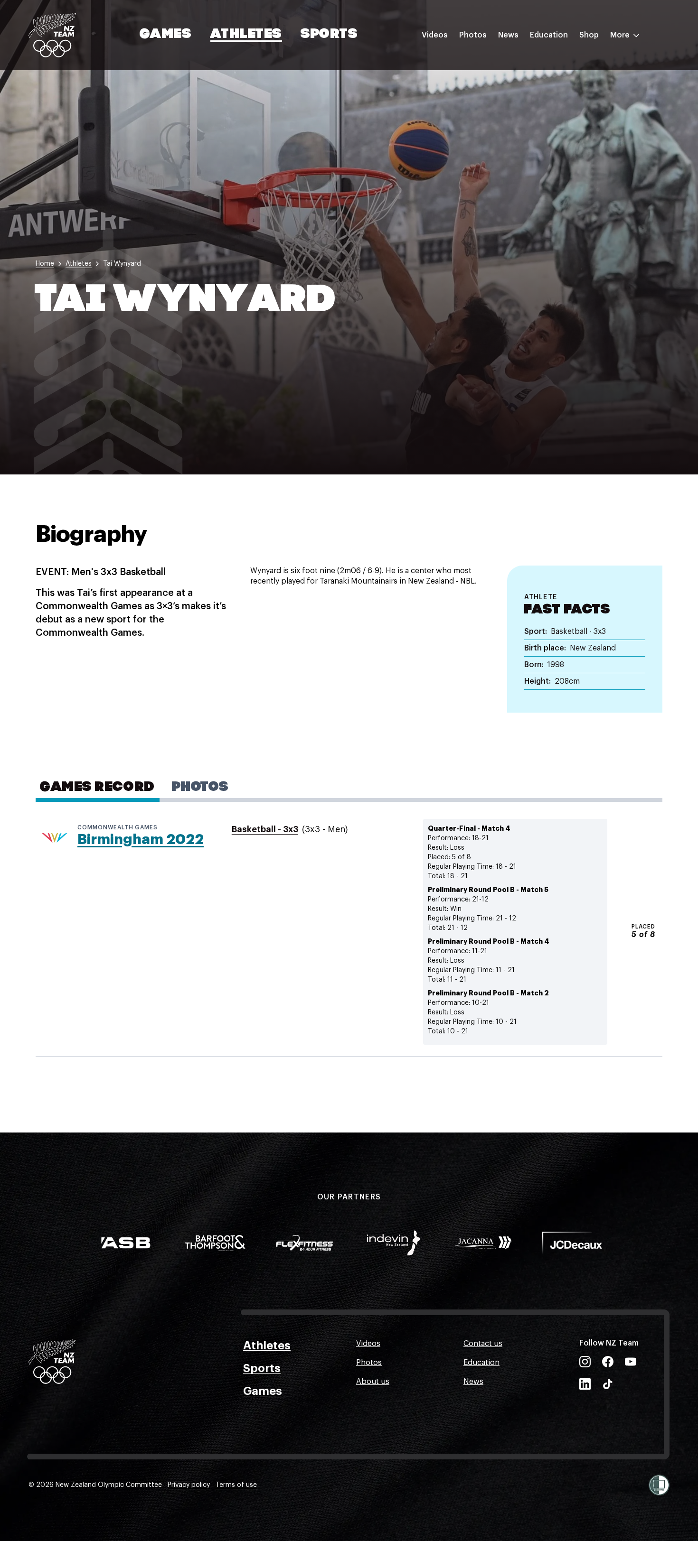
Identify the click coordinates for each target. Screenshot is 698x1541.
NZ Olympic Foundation (573, 139)
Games (166, 34)
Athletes (246, 34)
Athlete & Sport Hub (566, 82)
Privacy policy (189, 1485)
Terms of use (236, 1485)
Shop (589, 35)
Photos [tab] (200, 787)
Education (549, 35)
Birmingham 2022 (140, 839)
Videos (435, 35)
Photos (473, 35)
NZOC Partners (557, 120)
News (508, 35)
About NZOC (552, 63)
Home (45, 263)
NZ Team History (560, 101)
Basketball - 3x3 (265, 829)
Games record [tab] (97, 787)
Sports (329, 34)
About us (372, 1381)
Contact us (482, 1343)
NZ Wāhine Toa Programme (579, 158)
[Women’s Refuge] (659, 1485)
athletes (79, 263)
